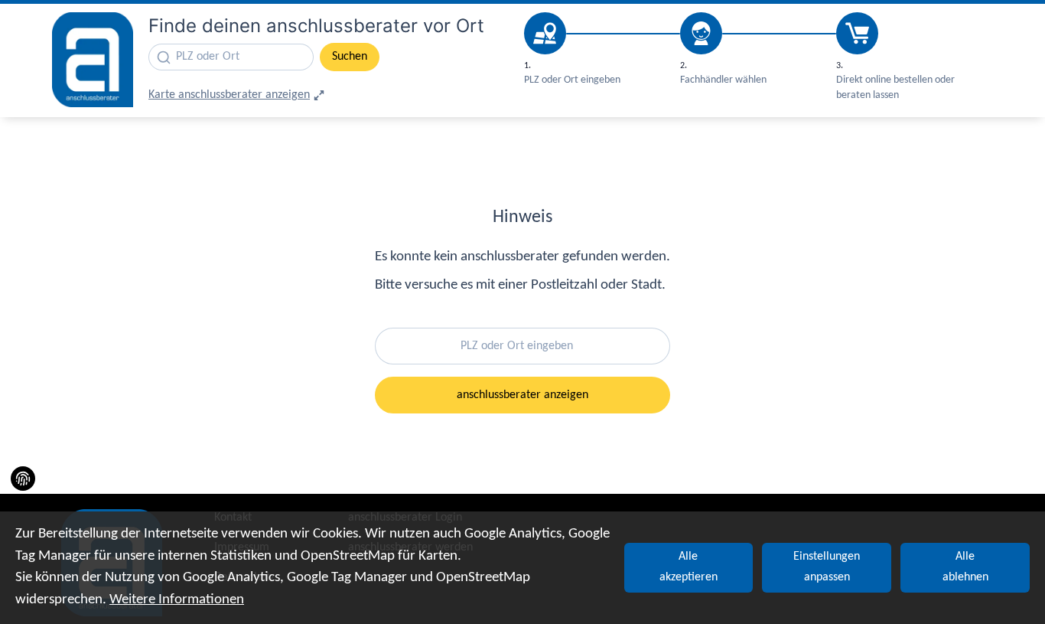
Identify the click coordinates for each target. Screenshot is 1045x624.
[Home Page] (92, 59)
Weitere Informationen (176, 600)
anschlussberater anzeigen (522, 395)
